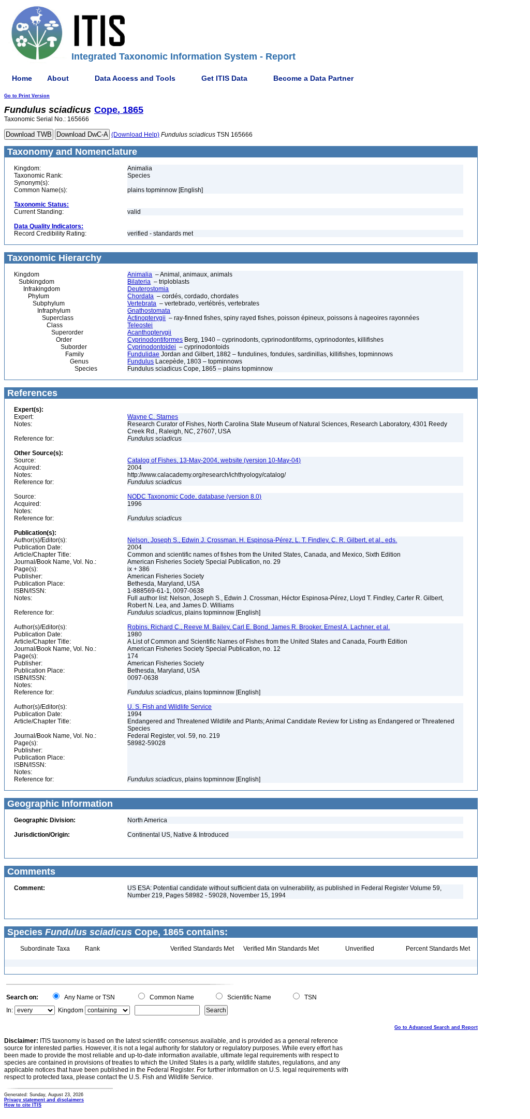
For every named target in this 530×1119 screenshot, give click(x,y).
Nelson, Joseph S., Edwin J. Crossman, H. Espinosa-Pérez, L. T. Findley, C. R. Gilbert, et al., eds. (262, 540)
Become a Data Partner (313, 78)
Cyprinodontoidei (151, 347)
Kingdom (70, 1010)
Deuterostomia (148, 289)
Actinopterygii (146, 318)
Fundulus (140, 361)
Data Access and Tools (135, 78)
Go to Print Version (27, 95)
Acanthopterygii (149, 332)
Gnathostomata (148, 310)
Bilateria (139, 281)
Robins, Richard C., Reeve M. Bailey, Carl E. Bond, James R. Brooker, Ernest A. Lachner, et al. (258, 627)
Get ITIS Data (224, 78)
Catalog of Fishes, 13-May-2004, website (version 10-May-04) (214, 460)
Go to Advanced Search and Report (436, 1027)
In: (9, 1010)
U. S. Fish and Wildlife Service (169, 706)
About (58, 78)
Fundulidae (143, 354)
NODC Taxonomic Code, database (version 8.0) (194, 496)
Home (22, 78)
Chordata (140, 296)
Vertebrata (141, 303)
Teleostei (140, 325)
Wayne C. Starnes (152, 416)
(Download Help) (135, 134)
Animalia (139, 274)
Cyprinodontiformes (155, 339)
